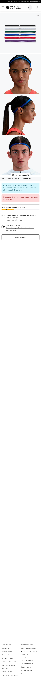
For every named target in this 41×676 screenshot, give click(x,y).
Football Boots (6, 645)
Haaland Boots (7, 651)
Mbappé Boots (7, 655)
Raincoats (24, 674)
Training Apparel (7, 178)
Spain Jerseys (26, 667)
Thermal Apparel (27, 660)
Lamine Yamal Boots (8, 658)
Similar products (20, 237)
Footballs (5, 668)
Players (17, 178)
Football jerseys (26, 670)
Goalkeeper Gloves (27, 645)
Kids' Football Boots (8, 672)
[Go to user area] (37, 7)
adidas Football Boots (9, 662)
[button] (20, 228)
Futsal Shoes (6, 648)
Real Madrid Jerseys (28, 648)
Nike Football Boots (8, 665)
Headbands (27, 178)
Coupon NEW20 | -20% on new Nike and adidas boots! (20, 1)
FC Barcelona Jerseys (29, 651)
